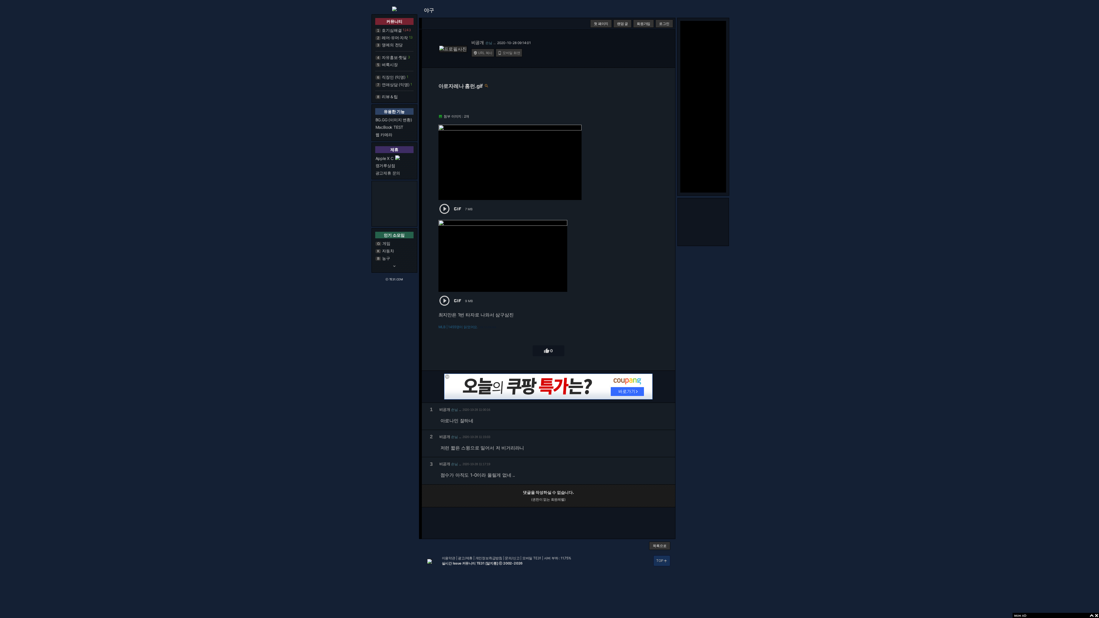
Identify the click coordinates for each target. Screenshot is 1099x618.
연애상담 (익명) (395, 84)
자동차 (388, 250)
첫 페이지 (601, 23)
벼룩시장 (390, 64)
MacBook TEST (389, 127)
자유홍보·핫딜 (394, 57)
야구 (429, 10)
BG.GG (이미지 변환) (393, 119)
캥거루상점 (385, 165)
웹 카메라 (383, 134)
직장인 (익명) (393, 77)
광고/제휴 (465, 558)
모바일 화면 (509, 53)
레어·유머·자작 (395, 37)
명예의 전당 (392, 44)
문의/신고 (512, 558)
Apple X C (384, 158)
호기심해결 (392, 30)
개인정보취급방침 (488, 558)
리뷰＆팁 (390, 96)
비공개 (477, 42)
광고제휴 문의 (387, 173)
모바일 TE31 (531, 558)
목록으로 (659, 546)
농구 (386, 258)
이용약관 (448, 558)
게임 (386, 243)
